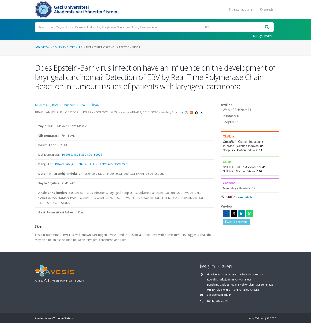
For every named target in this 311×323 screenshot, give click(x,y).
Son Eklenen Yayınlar (67, 47)
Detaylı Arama (263, 35)
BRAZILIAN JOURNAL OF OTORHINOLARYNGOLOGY (91, 164)
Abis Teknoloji (258, 318)
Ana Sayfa (42, 47)
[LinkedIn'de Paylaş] (241, 213)
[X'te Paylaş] (234, 213)
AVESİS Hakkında (61, 280)
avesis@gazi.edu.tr (219, 295)
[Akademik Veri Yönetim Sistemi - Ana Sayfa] (44, 9)
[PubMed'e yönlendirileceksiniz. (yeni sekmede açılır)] (187, 112)
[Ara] (267, 27)
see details (245, 197)
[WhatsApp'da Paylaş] (249, 213)
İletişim (79, 280)
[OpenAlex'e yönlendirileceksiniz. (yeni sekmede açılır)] (201, 112)
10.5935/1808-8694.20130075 (82, 155)
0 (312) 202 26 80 (217, 301)
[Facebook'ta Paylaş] (226, 213)
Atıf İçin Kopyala (237, 222)
